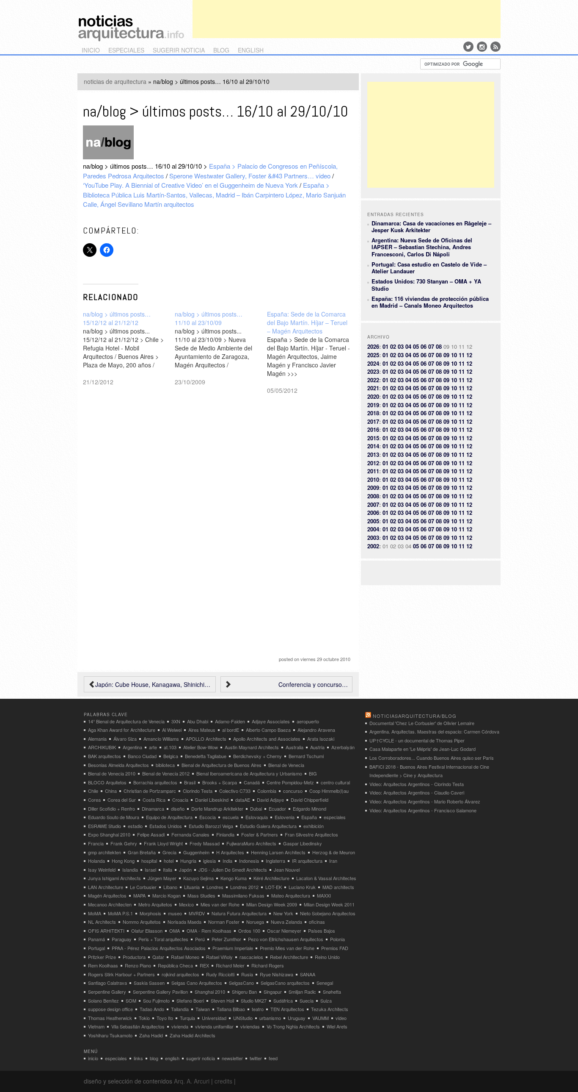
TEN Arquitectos (287, 1009)
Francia (96, 843)
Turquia (187, 1017)
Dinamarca (153, 808)
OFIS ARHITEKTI (106, 930)
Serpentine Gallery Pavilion (160, 991)
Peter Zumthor (226, 939)
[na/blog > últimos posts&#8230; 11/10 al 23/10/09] (221, 348)
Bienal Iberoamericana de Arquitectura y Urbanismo (249, 773)
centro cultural (335, 782)
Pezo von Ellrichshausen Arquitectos (285, 939)
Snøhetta (332, 991)
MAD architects (338, 887)
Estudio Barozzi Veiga (211, 825)
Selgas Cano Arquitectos (196, 982)
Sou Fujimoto (156, 1000)
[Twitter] (468, 47)
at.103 (170, 747)
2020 (373, 396)
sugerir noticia (179, 50)
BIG (313, 773)
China (111, 790)
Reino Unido (327, 956)
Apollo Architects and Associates (266, 738)
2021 (373, 388)
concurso (293, 790)
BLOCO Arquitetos (107, 782)
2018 (373, 413)
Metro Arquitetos (155, 904)
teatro (258, 1009)
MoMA (94, 913)
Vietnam (96, 1026)
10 (454, 355)
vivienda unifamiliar (214, 1026)
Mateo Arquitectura (290, 895)
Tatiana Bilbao (231, 1009)
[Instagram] (482, 47)
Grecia (169, 852)
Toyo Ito (165, 1017)
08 (439, 346)
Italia (167, 869)
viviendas (250, 1026)
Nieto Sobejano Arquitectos (327, 913)
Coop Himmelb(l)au (329, 790)
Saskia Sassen (149, 982)
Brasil (189, 782)
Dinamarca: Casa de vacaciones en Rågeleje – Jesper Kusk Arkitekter (431, 226)
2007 (373, 504)
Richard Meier (230, 965)
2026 (373, 346)
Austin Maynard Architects (252, 747)
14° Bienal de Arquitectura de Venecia (126, 721)
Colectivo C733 (234, 790)
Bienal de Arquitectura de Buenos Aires (221, 764)
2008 (373, 496)
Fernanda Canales (190, 834)
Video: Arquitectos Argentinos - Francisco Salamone (422, 810)
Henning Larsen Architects (278, 852)
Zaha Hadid (151, 1035)
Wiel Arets (337, 1026)
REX (204, 965)
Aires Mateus (201, 729)
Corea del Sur (121, 799)
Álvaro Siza (125, 738)
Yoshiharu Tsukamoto (110, 1035)
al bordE (230, 729)
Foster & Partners (259, 834)
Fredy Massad (205, 843)
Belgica (170, 756)
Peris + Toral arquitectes (163, 939)
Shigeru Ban (244, 991)
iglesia (209, 860)
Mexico (186, 904)
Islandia (130, 869)
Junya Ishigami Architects (114, 878)
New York (283, 913)
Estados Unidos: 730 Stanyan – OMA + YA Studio (426, 284)
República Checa (175, 965)
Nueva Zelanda (286, 921)
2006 (373, 512)
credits (223, 1081)
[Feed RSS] (495, 47)
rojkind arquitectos (180, 974)
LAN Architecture (105, 887)
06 (424, 346)
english (251, 50)
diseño (177, 808)
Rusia (247, 974)
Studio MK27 (254, 1000)
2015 (373, 438)
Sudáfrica (283, 1000)
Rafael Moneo (185, 956)
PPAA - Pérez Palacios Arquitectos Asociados (159, 948)
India (227, 860)
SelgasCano (241, 982)
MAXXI (324, 895)
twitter (256, 1058)
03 (401, 346)
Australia (294, 747)
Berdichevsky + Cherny (257, 756)
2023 (373, 371)
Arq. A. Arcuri (191, 1081)
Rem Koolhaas (103, 965)
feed (273, 1058)
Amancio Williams (161, 738)
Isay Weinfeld (102, 869)
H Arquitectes (230, 852)
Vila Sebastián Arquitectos (138, 1026)
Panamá (96, 939)
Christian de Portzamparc (150, 790)
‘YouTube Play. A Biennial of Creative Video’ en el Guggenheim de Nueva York (190, 185)
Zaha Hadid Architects (192, 1035)
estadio (135, 825)
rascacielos (251, 956)
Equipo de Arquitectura (169, 817)
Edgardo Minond (309, 808)
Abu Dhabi (197, 721)
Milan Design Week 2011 (329, 904)
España (309, 817)
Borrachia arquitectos (155, 782)
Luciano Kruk (302, 887)
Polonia (337, 939)
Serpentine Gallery (107, 991)
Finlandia (225, 834)
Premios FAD (334, 948)
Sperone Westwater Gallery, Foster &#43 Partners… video (249, 175)
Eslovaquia (256, 817)
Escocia (207, 817)
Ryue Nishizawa (276, 974)
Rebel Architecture (289, 956)
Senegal (325, 982)
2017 (373, 421)
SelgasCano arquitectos (285, 982)
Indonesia (249, 860)
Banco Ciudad (142, 756)
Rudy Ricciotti (220, 974)
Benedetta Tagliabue (205, 756)
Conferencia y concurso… (313, 684)
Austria (317, 747)
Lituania (192, 887)
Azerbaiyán (343, 747)
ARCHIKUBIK (102, 747)
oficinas (317, 921)
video (341, 1017)
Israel (150, 869)
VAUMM (320, 1017)
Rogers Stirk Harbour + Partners (121, 974)
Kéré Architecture (271, 878)
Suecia (307, 1000)
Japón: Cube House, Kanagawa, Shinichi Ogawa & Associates (153, 684)
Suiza (326, 1000)
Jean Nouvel (287, 869)
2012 (373, 463)
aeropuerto (308, 721)
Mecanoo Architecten (110, 904)
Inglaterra (275, 860)
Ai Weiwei (172, 729)
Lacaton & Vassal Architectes (326, 878)
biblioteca (165, 764)
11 (462, 355)
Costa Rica (154, 799)
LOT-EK (273, 887)
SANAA (307, 974)
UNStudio (243, 1017)
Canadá (252, 782)
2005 (373, 521)
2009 (373, 487)
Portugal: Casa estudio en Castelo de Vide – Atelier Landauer (429, 267)
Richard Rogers (267, 965)
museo (175, 913)
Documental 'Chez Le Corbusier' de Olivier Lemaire (421, 723)
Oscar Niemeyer (284, 930)
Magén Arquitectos (107, 895)
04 (408, 346)
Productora (134, 956)
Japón (185, 869)
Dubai (256, 808)
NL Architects (102, 921)
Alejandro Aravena (316, 729)
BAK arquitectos (104, 756)
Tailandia (180, 1009)
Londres (214, 887)
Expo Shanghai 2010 (109, 834)
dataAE (242, 799)
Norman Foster (223, 921)
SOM (131, 1000)
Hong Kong (123, 860)
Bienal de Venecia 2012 (166, 773)
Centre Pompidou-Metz (290, 782)
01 (385, 346)
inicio (91, 50)
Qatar (158, 956)
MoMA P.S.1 (120, 913)
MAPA (139, 895)
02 (393, 346)
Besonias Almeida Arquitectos (118, 764)
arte (153, 747)
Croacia (180, 799)
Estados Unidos (165, 825)
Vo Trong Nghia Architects (293, 1026)
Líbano (170, 887)
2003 (373, 537)
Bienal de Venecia (286, 764)
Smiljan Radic (302, 991)
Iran (333, 860)
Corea (94, 799)
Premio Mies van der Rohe (287, 948)
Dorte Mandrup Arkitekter (217, 808)
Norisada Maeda (184, 921)
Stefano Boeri (190, 1000)
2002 (373, 546)
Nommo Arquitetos (142, 921)
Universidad (214, 1017)
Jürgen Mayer (162, 878)
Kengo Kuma (233, 878)
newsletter (232, 1058)
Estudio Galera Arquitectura (268, 825)
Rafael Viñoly (219, 956)
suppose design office (110, 1009)
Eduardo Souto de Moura (113, 817)
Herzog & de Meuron (333, 852)
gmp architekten (104, 852)
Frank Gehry (123, 843)
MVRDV (197, 913)
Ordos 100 (249, 930)
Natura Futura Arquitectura (239, 913)
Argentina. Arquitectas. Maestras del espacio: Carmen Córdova (434, 731)
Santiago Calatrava (107, 982)
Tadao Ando (152, 1009)
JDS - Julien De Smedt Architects (232, 869)
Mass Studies (201, 895)
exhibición (313, 825)
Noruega (255, 921)
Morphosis (150, 913)
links (138, 1058)
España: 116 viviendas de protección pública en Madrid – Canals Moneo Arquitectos (430, 302)
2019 (373, 405)
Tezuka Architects (329, 1009)
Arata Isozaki (320, 738)
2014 (373, 446)
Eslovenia (285, 817)
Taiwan (202, 1009)
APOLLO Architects (206, 738)
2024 (373, 363)
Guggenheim (196, 852)
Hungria (188, 860)
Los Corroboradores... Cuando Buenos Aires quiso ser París (431, 757)
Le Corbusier (143, 887)
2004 (373, 529)
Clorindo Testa (197, 790)
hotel (168, 860)
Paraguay (122, 939)
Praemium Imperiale (232, 948)
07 (431, 346)
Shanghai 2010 (210, 991)
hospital (149, 860)
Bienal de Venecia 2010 (111, 773)
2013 (373, 454)
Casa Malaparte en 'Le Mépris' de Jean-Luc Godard (422, 748)
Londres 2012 (244, 887)
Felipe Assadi (151, 834)
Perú (200, 939)
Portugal (96, 948)
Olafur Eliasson (146, 930)
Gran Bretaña (142, 852)
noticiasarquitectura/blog (415, 715)
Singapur (273, 991)
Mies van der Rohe (220, 904)
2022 (373, 380)
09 (446, 355)
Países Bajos (321, 930)
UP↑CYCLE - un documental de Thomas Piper (417, 740)
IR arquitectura (307, 860)
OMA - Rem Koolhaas (209, 930)
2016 (373, 429)
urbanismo (270, 1017)
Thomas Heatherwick (110, 1017)
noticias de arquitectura (115, 81)
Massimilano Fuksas (243, 895)
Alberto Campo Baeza (268, 729)
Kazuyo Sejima (198, 878)
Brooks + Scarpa (219, 782)
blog (221, 50)
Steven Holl (222, 1000)
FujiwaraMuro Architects (251, 843)
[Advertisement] (347, 19)
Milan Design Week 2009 (271, 904)
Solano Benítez (103, 1000)
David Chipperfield (309, 799)
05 (416, 346)
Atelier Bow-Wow (200, 747)
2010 (373, 479)
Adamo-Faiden (230, 721)
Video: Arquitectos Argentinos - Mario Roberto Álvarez (424, 801)
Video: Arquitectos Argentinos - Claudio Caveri (416, 792)
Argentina (132, 747)
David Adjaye (270, 799)
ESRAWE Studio (104, 825)
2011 (373, 471)
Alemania (97, 738)
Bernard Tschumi (306, 756)
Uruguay (297, 1017)
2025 (373, 355)
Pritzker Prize (102, 956)
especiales (126, 50)
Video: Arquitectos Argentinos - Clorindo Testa (416, 784)
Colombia (266, 790)
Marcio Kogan (166, 895)
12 (469, 355)
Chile (93, 790)
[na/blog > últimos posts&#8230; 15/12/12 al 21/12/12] (129, 348)
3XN (175, 721)
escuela (231, 817)
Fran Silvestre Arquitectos (311, 834)
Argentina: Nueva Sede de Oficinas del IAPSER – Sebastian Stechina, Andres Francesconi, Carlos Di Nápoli (422, 247)
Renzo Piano (138, 965)
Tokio (144, 1017)
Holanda (96, 860)
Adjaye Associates (271, 721)
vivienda (179, 1026)
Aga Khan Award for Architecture (121, 729)
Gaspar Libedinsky (302, 843)
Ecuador (277, 808)
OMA (174, 930)
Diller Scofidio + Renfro (111, 808)
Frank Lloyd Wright (163, 843)
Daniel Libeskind (211, 799)
